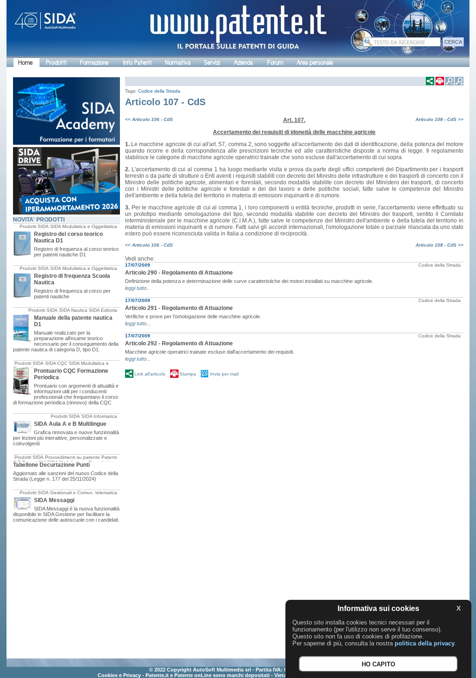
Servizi (212, 62)
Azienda (243, 62)
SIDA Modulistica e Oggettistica (83, 226)
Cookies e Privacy (119, 675)
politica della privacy (425, 643)
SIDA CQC (56, 363)
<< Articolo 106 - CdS (149, 119)
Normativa (178, 62)
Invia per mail (224, 373)
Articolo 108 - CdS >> (439, 119)
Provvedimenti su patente (72, 457)
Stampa (187, 373)
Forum (275, 62)
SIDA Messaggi (54, 500)
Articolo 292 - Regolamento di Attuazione (179, 343)
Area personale (315, 62)
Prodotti (56, 62)
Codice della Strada (159, 91)
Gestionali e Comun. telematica (83, 492)
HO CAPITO (378, 664)
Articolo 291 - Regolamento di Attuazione (179, 308)
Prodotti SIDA (34, 226)
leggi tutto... (138, 288)
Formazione (94, 62)
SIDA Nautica (73, 310)
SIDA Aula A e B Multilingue (70, 424)
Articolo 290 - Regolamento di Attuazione (179, 272)
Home (25, 62)
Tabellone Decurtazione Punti (51, 465)
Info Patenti (137, 62)
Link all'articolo (149, 373)
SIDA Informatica (99, 416)
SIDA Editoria (103, 310)
